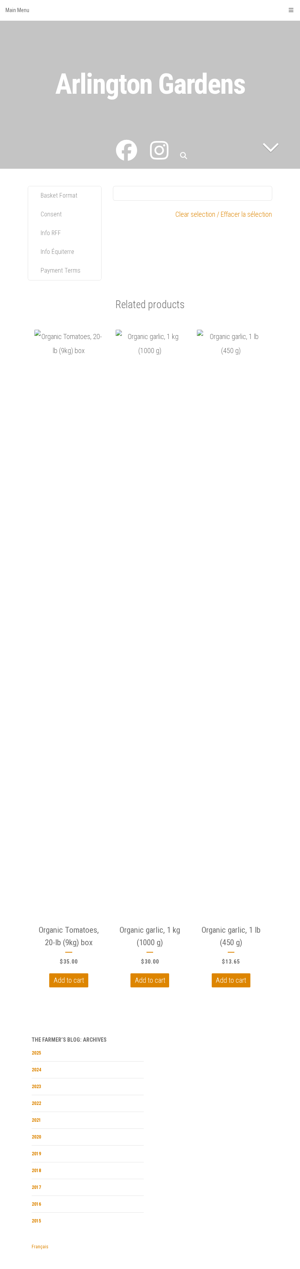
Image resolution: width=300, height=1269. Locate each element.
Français (40, 1246)
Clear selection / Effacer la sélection (223, 214)
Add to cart (69, 980)
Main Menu (17, 10)
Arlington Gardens (150, 84)
